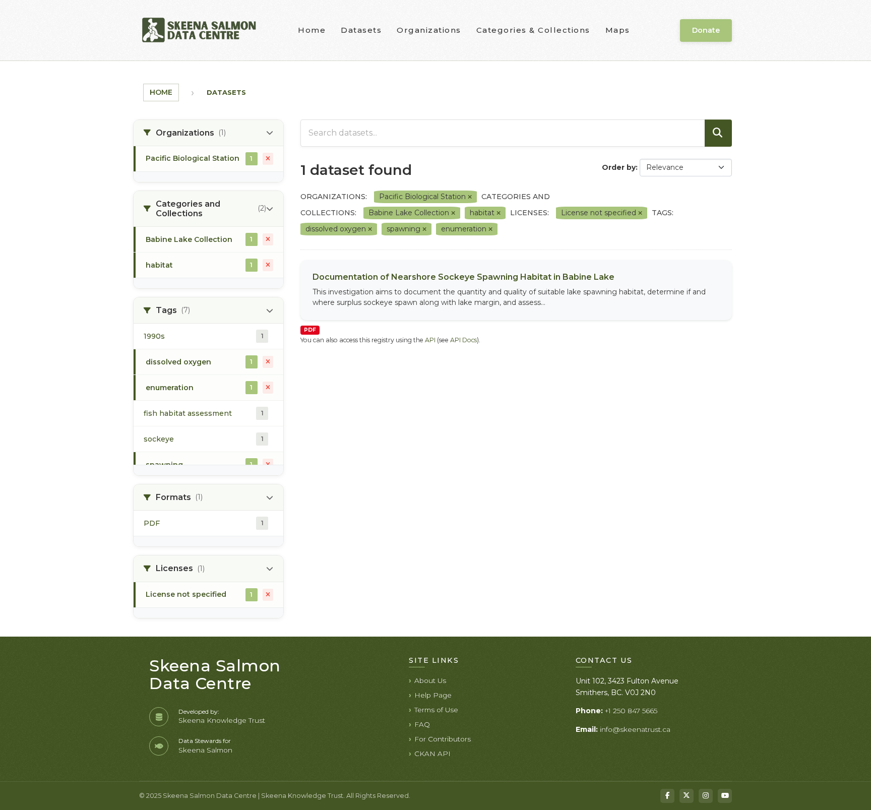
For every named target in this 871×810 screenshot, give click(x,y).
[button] (208, 133)
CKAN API (432, 754)
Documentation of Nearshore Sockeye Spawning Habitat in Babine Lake (463, 277)
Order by (619, 167)
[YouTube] (725, 796)
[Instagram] (706, 796)
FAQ (422, 724)
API (430, 340)
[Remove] (470, 197)
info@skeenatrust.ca (635, 729)
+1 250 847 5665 (631, 711)
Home (312, 30)
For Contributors (442, 739)
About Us (430, 680)
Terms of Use (436, 710)
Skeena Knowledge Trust (221, 720)
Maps (617, 30)
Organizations (429, 30)
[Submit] (718, 133)
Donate (706, 30)
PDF (310, 330)
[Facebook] (667, 796)
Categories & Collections (533, 30)
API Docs (463, 340)
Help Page (433, 695)
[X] (686, 796)
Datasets (361, 30)
